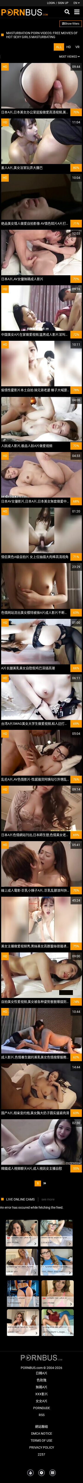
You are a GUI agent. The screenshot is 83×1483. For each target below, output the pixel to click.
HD (68, 47)
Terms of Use (41, 1440)
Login (51, 3)
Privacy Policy (41, 1447)
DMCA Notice (41, 1433)
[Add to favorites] (67, 67)
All (59, 47)
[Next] (44, 1183)
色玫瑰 (41, 1380)
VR (77, 47)
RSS (41, 1415)
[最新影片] (41, 1473)
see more (48, 1199)
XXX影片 (41, 1394)
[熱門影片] (30, 1473)
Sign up (63, 3)
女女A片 (41, 1401)
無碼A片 (41, 1387)
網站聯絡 (41, 1426)
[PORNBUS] (24, 12)
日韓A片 (41, 1373)
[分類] (52, 1473)
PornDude (41, 1408)
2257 (41, 1454)
